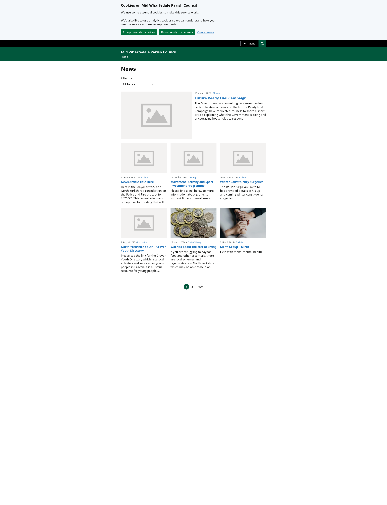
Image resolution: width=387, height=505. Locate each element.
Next (200, 286)
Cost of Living (194, 242)
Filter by (126, 78)
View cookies (205, 32)
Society (144, 177)
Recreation (142, 242)
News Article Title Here (137, 182)
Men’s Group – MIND (234, 247)
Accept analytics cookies (139, 32)
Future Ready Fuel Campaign (221, 98)
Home (124, 56)
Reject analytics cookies (177, 32)
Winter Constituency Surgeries (241, 182)
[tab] (249, 43)
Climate (217, 93)
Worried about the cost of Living (193, 247)
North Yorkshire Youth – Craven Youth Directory (143, 249)
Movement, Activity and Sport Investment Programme (192, 184)
